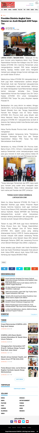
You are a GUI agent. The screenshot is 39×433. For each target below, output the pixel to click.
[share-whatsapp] (27, 268)
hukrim (15, 9)
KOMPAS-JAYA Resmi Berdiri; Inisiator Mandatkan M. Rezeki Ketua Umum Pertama (14, 337)
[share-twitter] (19, 268)
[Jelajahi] (36, 3)
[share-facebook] (12, 268)
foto (2, 405)
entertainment (25, 400)
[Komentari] (34, 268)
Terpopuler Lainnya (19, 388)
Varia (9, 427)
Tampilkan (33, 314)
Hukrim (14, 427)
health (22, 405)
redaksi (22, 411)
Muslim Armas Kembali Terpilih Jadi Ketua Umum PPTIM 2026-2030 (14, 358)
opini (28, 9)
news (5, 9)
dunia (36, 9)
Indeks (29, 427)
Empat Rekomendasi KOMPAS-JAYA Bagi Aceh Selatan (13, 325)
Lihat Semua (19, 379)
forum (22, 403)
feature (3, 403)
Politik (19, 427)
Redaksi (24, 427)
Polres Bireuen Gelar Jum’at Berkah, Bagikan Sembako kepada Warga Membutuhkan (13, 370)
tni (24, 9)
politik (20, 9)
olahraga (4, 411)
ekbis (32, 9)
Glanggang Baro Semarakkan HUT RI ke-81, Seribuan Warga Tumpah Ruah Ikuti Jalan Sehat (13, 348)
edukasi (22, 398)
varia (9, 9)
